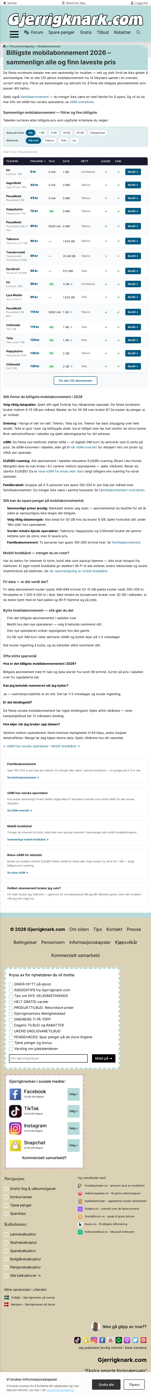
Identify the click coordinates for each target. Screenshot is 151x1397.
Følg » (73, 1094)
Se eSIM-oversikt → (19, 810)
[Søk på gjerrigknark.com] (138, 32)
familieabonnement (34, 97)
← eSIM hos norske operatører (26, 746)
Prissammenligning (21, 46)
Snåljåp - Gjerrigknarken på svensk (33, 1297)
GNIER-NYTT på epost (32, 984)
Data (66, 161)
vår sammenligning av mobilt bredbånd (78, 571)
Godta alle (106, 1385)
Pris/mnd (38, 161)
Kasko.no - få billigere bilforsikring (106, 1224)
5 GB (54, 132)
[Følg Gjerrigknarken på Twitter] (135, 1340)
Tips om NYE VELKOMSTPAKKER (41, 996)
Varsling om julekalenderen (36, 1049)
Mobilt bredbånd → (65, 746)
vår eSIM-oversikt (84, 447)
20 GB (80, 132)
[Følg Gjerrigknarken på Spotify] (119, 1340)
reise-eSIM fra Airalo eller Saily (61, 471)
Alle (30, 132)
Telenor (49, 140)
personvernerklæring (60, 1390)
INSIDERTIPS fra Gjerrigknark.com (42, 990)
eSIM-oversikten (82, 102)
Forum (37, 32)
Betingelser (25, 942)
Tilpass (134, 1385)
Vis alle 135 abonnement (75, 380)
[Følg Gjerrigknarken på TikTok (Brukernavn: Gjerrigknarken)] (77, 1340)
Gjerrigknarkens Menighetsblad (39, 1013)
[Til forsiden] (75, 20)
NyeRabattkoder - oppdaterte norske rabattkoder (116, 1201)
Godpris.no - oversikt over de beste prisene (112, 1208)
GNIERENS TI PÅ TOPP (32, 1019)
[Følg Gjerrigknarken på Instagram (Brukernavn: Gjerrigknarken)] (94, 1340)
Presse (134, 929)
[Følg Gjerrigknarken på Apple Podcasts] (127, 1340)
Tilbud (103, 32)
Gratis (86, 32)
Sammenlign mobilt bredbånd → (28, 839)
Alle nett (33, 140)
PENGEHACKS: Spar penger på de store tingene (53, 1037)
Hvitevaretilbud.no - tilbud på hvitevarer (109, 1231)
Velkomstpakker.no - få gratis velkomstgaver (113, 1193)
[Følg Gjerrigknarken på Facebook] (102, 1340)
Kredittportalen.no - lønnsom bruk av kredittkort (115, 1185)
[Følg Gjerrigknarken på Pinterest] (143, 1340)
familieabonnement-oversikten (121, 490)
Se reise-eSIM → (17, 872)
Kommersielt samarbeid (75, 955)
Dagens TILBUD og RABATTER (39, 1025)
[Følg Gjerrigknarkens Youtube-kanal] (110, 1340)
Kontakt (114, 929)
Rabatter (122, 32)
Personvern (53, 942)
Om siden (79, 929)
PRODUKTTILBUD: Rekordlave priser (44, 1008)
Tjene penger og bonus (33, 1043)
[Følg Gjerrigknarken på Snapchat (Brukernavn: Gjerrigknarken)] (86, 1340)
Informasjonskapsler (90, 942)
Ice (74, 140)
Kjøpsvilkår (126, 942)
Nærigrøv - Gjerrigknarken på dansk (33, 1304)
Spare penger (61, 32)
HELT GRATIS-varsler (31, 1002)
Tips (97, 929)
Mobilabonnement (49, 46)
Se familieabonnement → (23, 777)
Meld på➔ (103, 1058)
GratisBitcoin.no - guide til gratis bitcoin (109, 1216)
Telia (63, 140)
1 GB (42, 132)
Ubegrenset (97, 132)
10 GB (66, 132)
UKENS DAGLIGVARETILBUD (37, 1031)
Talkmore (38, 894)
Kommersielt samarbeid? (44, 1157)
